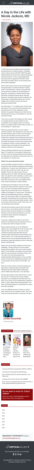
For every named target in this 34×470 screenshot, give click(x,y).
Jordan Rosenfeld (6, 19)
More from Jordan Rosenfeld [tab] (22, 331)
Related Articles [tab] (7, 331)
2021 (3, 424)
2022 (3, 421)
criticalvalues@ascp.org (20, 396)
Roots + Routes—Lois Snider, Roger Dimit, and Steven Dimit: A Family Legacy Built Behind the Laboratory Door (17, 382)
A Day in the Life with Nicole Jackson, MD (14, 7)
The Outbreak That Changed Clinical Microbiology (14, 372)
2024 (3, 416)
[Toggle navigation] (3, 2)
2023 (3, 419)
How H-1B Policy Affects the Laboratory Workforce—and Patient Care (16, 375)
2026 (3, 410)
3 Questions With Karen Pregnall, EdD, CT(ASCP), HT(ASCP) (17, 369)
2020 (3, 427)
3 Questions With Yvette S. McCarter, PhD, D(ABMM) (15, 379)
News (2, 7)
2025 (3, 413)
